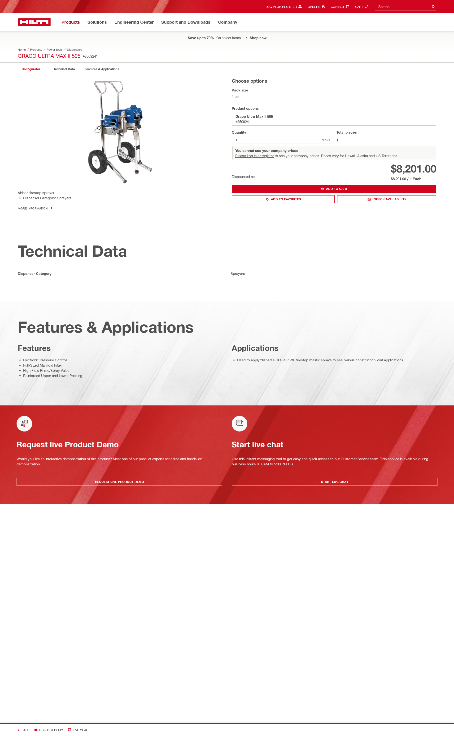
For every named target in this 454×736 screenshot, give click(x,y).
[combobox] (405, 6)
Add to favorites (286, 199)
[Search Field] (433, 6)
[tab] (30, 69)
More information (33, 208)
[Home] (34, 22)
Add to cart (337, 189)
